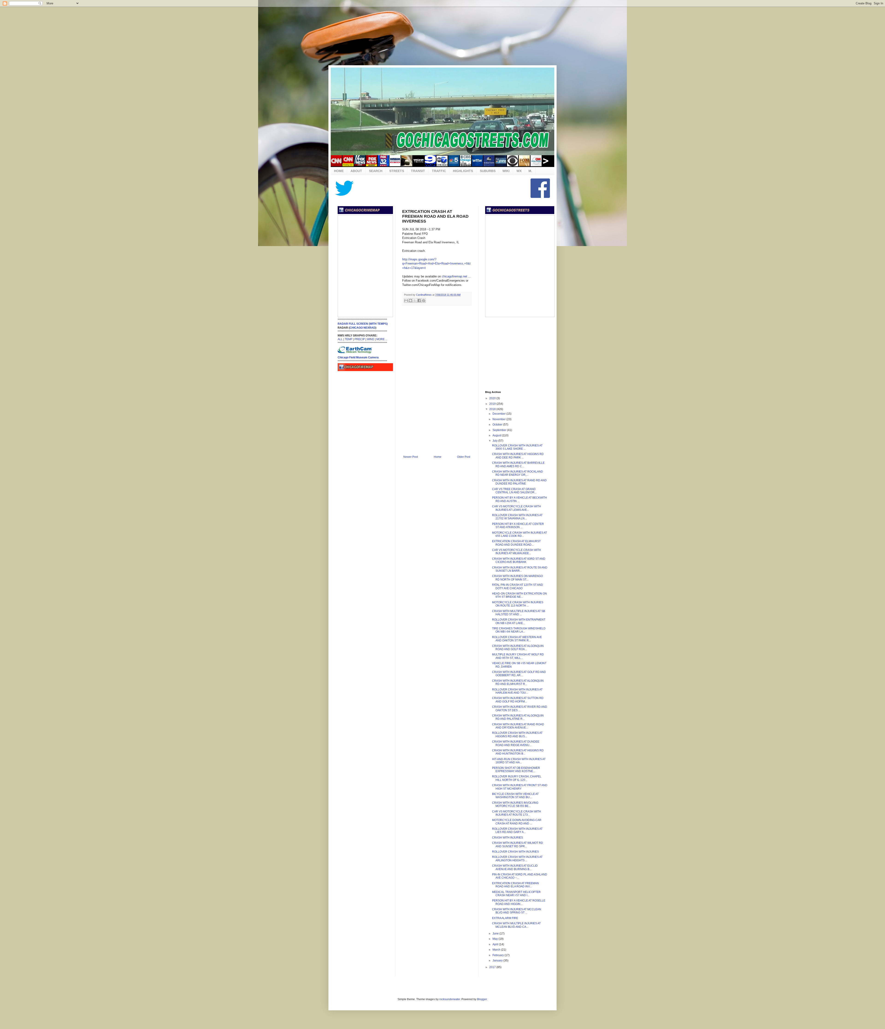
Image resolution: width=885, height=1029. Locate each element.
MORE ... (381, 339)
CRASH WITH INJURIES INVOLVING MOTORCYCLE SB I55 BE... (515, 804)
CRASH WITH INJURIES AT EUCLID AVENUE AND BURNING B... (515, 867)
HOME (339, 171)
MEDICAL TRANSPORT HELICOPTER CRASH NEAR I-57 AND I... (516, 893)
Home (437, 456)
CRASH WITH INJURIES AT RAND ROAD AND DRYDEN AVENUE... (518, 726)
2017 (492, 967)
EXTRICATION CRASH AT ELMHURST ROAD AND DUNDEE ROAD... (516, 543)
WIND (370, 339)
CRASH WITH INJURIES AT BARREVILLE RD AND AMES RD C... (518, 464)
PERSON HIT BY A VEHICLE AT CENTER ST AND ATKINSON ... (518, 525)
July (495, 440)
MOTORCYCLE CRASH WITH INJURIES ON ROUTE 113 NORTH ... (517, 604)
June (496, 933)
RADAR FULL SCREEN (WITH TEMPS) (363, 323)
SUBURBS (488, 171)
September (500, 430)
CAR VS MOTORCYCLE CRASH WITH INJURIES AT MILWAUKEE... (516, 551)
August (497, 435)
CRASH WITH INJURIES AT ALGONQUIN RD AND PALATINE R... (518, 717)
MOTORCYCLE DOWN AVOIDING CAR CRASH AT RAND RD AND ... (516, 821)
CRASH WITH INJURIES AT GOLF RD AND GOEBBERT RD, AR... (519, 673)
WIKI (506, 171)
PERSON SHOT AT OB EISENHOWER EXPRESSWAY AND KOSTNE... (516, 769)
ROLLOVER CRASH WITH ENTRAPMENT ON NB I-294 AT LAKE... (518, 621)
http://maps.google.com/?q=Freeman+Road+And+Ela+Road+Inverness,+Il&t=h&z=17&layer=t (436, 264)
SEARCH (375, 171)
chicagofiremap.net (454, 276)
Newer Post (410, 456)
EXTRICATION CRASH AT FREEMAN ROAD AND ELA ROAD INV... (515, 885)
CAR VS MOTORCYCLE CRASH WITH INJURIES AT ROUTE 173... (516, 813)
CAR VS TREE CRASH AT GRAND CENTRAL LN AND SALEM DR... (514, 491)
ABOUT (356, 171)
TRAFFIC (439, 171)
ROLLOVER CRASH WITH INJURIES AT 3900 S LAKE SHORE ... (517, 447)
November (499, 419)
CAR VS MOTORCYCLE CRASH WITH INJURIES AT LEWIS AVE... (516, 508)
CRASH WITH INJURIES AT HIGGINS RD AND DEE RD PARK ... (518, 455)
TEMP (348, 339)
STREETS (396, 171)
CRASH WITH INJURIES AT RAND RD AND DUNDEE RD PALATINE (519, 482)
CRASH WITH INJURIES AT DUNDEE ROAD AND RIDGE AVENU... (515, 743)
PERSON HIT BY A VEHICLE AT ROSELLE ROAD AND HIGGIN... (518, 902)
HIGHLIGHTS (463, 171)
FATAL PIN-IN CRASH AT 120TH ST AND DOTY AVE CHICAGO (517, 586)
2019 (492, 403)
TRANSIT (418, 171)
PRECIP (359, 339)
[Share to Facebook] (419, 300)
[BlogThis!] (410, 300)
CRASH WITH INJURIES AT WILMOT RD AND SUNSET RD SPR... (517, 844)
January (498, 960)
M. (530, 171)
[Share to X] (415, 300)
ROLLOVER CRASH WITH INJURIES (515, 851)
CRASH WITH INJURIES (507, 837)
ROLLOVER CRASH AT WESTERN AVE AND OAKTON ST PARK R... (517, 639)
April (496, 944)
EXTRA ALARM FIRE (505, 918)
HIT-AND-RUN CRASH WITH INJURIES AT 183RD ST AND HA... (519, 761)
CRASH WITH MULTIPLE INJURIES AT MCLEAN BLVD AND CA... (516, 925)
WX (519, 171)
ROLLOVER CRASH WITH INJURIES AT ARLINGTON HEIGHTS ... (517, 858)
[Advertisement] (442, 36)
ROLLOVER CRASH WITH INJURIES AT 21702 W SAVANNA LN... (517, 517)
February (498, 955)
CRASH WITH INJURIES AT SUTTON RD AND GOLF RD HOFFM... (517, 699)
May (496, 938)
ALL (340, 339)
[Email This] (406, 300)
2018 (492, 409)
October (498, 424)
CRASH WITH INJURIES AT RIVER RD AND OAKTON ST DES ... (519, 708)
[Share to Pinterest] (423, 300)
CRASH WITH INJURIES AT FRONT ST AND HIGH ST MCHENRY (519, 787)
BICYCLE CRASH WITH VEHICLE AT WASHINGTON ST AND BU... (515, 795)
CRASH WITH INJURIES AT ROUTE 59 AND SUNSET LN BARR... (519, 569)
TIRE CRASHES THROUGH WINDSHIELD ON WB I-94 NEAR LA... (519, 630)
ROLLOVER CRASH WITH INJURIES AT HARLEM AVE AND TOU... (517, 691)
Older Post (463, 456)
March (497, 949)
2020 (492, 398)
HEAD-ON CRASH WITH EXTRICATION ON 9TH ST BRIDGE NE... (519, 595)
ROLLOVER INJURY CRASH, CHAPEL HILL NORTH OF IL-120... (516, 778)
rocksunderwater (449, 999)
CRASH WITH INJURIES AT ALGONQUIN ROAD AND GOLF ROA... (518, 647)
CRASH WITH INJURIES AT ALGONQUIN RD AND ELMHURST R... (518, 682)
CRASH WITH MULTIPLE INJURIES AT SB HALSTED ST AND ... (518, 613)
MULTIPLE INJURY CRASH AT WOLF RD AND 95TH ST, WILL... (518, 656)
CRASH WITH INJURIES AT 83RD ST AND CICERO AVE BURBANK (518, 560)
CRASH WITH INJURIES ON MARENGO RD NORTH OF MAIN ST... (517, 577)
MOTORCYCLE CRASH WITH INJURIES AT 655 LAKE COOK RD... (519, 534)
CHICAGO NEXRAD (362, 327)
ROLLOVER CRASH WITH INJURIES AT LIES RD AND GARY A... (517, 830)
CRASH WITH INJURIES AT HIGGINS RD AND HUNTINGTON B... (518, 752)
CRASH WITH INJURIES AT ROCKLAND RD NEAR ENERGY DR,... (517, 473)
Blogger (482, 999)
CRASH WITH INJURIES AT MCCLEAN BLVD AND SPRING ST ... (516, 911)
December (499, 413)
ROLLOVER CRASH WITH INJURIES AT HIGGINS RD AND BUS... (517, 734)
